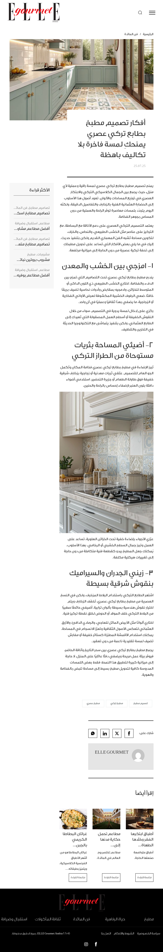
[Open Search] (140, 12)
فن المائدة (131, 34)
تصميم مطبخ (140, 703)
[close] (152, 12)
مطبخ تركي (116, 703)
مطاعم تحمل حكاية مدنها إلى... (109, 840)
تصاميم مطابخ (39, 208)
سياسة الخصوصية (148, 933)
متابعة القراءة (144, 877)
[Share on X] (116, 733)
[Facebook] (96, 945)
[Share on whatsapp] (92, 733)
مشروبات (43, 254)
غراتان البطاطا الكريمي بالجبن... (75, 840)
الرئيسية (148, 34)
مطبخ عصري (93, 703)
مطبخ (31, 254)
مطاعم (44, 223)
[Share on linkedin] (104, 733)
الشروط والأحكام (124, 933)
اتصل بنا (106, 933)
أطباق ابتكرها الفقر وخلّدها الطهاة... (142, 840)
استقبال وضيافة (26, 223)
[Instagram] (86, 945)
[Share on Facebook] (129, 733)
